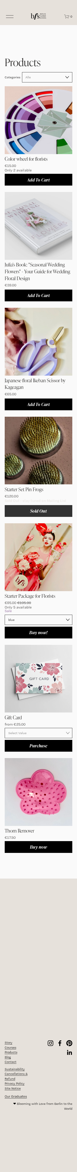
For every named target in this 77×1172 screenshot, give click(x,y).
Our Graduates (16, 1096)
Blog (8, 1057)
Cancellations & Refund (16, 1076)
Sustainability (15, 1069)
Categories (12, 77)
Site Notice (13, 1088)
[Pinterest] (69, 1043)
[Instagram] (50, 1043)
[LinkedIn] (69, 1053)
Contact (10, 1062)
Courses (10, 1047)
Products (11, 1052)
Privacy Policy (15, 1083)
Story (8, 1042)
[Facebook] (60, 1043)
